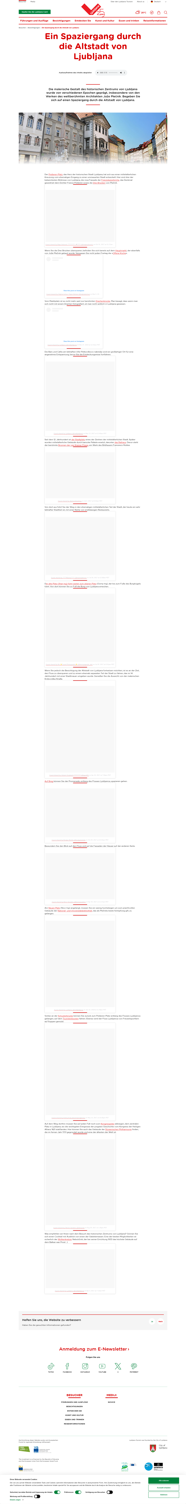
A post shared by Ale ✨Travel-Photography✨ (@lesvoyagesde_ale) (69, 664)
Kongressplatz (107, 1124)
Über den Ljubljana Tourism (122, 1)
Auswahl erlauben (163, 1487)
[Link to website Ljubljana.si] (158, 1448)
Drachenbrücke (103, 301)
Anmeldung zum (93, 1348)
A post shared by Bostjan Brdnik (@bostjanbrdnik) (68, 840)
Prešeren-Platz (56, 174)
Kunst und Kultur (104, 20)
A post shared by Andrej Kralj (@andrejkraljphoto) (68, 1118)
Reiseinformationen (154, 20)
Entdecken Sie (83, 20)
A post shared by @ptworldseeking (69, 501)
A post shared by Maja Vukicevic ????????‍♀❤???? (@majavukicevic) (69, 244)
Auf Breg (49, 781)
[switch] (78, 1492)
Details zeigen (15, 1500)
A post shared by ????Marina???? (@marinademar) (69, 577)
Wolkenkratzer (65, 1239)
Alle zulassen (164, 1480)
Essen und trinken (129, 20)
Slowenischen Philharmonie (118, 1129)
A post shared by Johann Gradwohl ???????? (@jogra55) (69, 775)
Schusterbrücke (65, 1016)
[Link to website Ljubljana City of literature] (154, 1467)
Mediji (32, 1)
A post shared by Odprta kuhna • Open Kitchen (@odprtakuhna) (68, 294)
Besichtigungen (61, 20)
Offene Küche (119, 253)
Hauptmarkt (121, 250)
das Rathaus (120, 442)
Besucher (22, 1)
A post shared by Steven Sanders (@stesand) (68, 1228)
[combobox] (159, 1)
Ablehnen (163, 1495)
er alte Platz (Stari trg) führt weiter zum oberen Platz (71, 584)
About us (140, 1)
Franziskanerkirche (110, 180)
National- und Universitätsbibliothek (75, 911)
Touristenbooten (71, 1019)
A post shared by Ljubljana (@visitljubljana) (62, 345)
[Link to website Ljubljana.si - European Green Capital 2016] (129, 1467)
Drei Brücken (99, 183)
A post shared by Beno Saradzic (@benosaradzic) (69, 902)
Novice (111, 1402)
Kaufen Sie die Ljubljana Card (35, 12)
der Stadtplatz (78, 439)
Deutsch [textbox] (157, 1)
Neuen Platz (54, 908)
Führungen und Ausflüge (34, 20)
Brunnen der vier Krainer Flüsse (73, 445)
